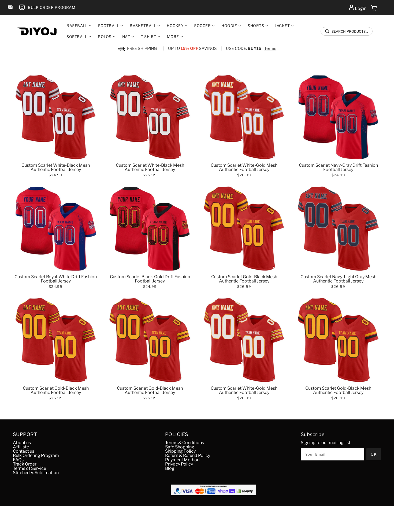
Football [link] (108, 26)
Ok (374, 454)
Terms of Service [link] (29, 468)
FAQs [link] (18, 459)
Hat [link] (126, 37)
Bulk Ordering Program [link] (36, 455)
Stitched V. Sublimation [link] (36, 472)
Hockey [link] (175, 26)
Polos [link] (104, 37)
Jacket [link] (282, 26)
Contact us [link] (23, 451)
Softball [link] (76, 37)
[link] (10, 7)
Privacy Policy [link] (179, 464)
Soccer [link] (202, 26)
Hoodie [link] (229, 26)
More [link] (173, 37)
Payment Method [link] (182, 459)
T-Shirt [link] (148, 37)
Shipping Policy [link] (180, 451)
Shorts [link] (256, 26)
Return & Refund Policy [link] (187, 455)
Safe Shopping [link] (179, 446)
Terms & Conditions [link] (184, 442)
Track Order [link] (24, 464)
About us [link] (22, 442)
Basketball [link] (143, 26)
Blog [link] (169, 468)
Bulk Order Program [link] (51, 7)
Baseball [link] (76, 26)
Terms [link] (270, 48)
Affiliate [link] (21, 446)
